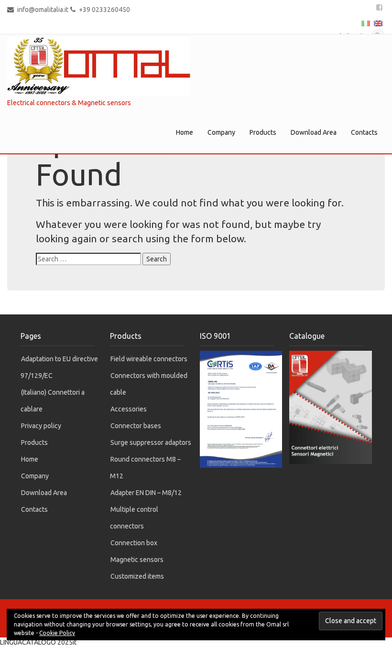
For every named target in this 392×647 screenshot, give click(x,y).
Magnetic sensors (136, 559)
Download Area (314, 132)
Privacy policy (41, 426)
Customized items (137, 576)
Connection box (133, 543)
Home (184, 132)
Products (263, 132)
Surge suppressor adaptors (150, 442)
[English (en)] (378, 22)
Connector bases (135, 426)
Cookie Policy (57, 633)
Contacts (364, 132)
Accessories (128, 409)
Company (221, 132)
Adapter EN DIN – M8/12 (146, 492)
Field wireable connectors (148, 359)
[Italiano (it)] (365, 22)
